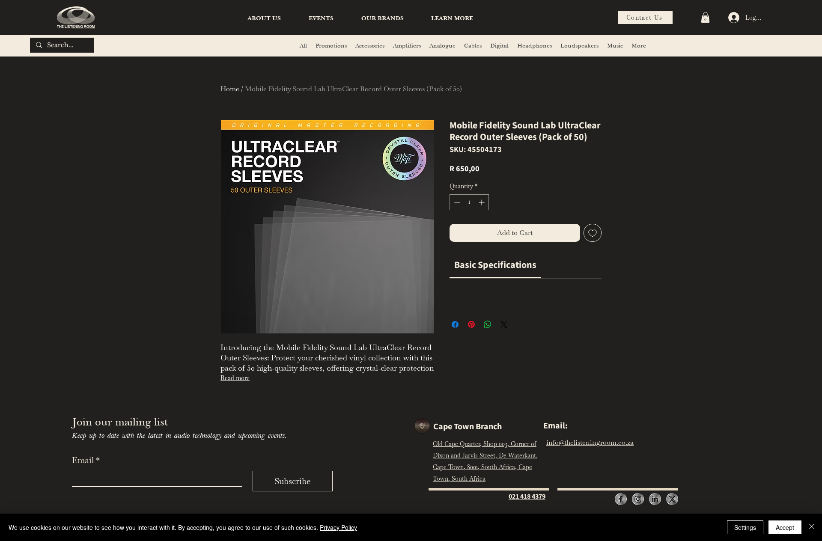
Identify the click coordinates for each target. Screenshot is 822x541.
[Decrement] (456, 202)
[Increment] (482, 202)
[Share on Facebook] (455, 324)
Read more (235, 378)
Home (229, 88)
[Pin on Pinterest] (471, 324)
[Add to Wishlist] (593, 233)
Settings (745, 527)
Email (86, 460)
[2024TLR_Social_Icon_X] (672, 499)
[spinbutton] (469, 202)
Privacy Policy (338, 527)
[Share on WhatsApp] (487, 324)
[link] (495, 265)
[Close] (812, 527)
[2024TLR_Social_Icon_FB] (621, 499)
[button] (452, 18)
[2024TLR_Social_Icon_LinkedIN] (655, 499)
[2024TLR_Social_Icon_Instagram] (638, 499)
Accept (785, 527)
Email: (555, 426)
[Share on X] (504, 324)
